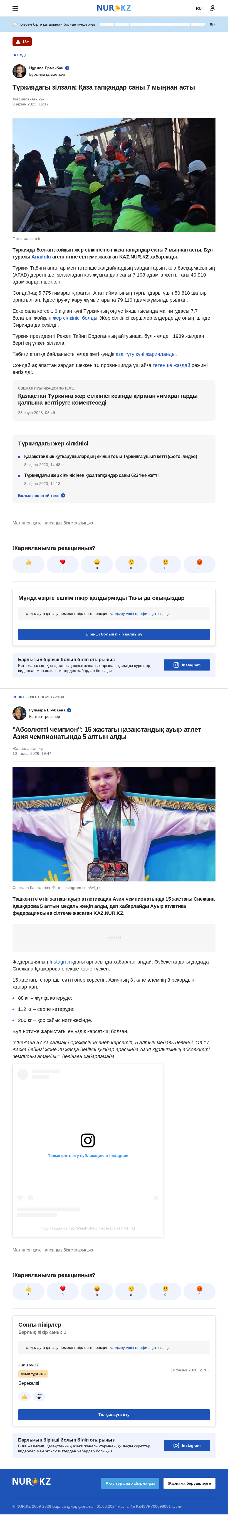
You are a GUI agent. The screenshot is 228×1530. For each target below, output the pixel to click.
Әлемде (20, 55)
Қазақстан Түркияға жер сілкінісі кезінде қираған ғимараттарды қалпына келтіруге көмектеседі (107, 399)
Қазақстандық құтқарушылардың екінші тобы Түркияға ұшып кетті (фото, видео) (110, 456)
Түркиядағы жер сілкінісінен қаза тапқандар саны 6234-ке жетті (91, 475)
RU (199, 8)
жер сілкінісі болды (75, 318)
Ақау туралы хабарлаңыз (130, 1483)
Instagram (191, 665)
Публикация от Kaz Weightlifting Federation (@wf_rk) (88, 1228)
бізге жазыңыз (78, 523)
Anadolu (41, 257)
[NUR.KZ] (114, 8)
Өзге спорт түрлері (46, 697)
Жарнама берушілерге (189, 1483)
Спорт (18, 697)
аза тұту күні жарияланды (145, 354)
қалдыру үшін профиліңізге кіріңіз (140, 613)
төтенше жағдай (171, 365)
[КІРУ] (212, 8)
